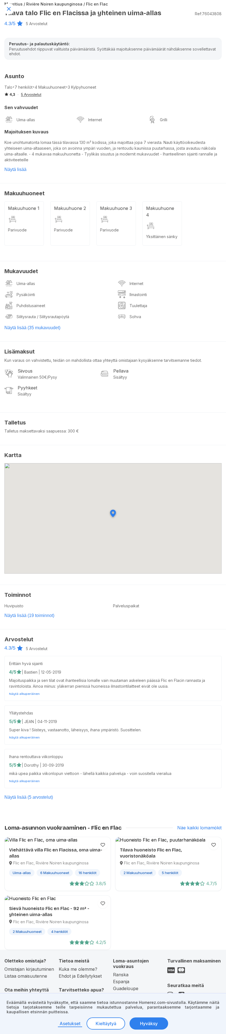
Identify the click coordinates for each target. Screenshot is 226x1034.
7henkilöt (24, 87)
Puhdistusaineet (31, 305)
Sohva (135, 316)
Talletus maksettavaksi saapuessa (35, 431)
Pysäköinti (26, 294)
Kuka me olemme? (78, 969)
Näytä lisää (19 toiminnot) (29, 615)
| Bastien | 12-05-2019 (41, 672)
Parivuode (17, 230)
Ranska (120, 974)
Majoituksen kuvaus (26, 131)
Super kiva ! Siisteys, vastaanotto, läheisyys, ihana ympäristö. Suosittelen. (75, 729)
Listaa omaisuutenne (25, 976)
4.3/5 (9, 23)
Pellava (120, 371)
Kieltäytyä (106, 1023)
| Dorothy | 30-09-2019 (43, 765)
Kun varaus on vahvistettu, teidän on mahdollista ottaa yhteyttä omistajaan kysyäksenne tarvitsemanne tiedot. (103, 360)
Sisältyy (120, 377)
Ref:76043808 (208, 13)
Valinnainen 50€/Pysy (37, 377)
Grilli (163, 119)
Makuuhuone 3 (116, 208)
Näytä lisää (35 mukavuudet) (32, 327)
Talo (8, 87)
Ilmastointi (138, 294)
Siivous (25, 371)
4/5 (12, 672)
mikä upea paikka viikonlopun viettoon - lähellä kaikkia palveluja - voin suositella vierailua (90, 773)
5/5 (12, 721)
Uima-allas (26, 119)
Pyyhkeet (27, 388)
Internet (95, 119)
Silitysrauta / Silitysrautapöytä (43, 316)
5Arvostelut (36, 23)
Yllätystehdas (21, 713)
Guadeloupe (125, 988)
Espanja (121, 981)
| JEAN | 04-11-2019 (39, 721)
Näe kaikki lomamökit (199, 827)
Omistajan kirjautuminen (29, 969)
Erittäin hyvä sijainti (26, 663)
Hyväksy (149, 1023)
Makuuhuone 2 (70, 208)
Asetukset (70, 1023)
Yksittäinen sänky (161, 236)
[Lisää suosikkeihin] (103, 845)
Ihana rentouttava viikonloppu (36, 756)
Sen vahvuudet (21, 107)
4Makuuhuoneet (50, 87)
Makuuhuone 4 (160, 211)
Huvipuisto (13, 605)
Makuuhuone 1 (23, 208)
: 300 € (72, 431)
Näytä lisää (15, 169)
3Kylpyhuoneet (82, 87)
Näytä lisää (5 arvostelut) (28, 797)
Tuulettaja (138, 305)
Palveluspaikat (126, 605)
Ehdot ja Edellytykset (80, 976)
